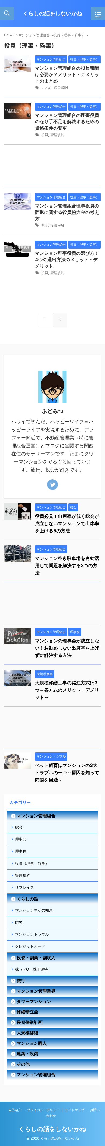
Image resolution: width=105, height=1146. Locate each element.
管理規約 (57, 135)
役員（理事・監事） (32, 863)
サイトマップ (74, 1110)
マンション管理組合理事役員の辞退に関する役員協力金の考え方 (67, 212)
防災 (19, 922)
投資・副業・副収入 (36, 957)
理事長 (20, 851)
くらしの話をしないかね (52, 13)
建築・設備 (27, 1053)
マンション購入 (32, 1043)
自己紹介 (14, 1110)
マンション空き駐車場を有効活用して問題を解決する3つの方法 (67, 565)
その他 (23, 1064)
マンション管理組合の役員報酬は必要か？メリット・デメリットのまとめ (67, 74)
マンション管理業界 (36, 991)
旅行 (21, 980)
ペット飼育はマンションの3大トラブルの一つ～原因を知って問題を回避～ (67, 772)
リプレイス (24, 887)
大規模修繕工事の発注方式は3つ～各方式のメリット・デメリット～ (67, 690)
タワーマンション (34, 1001)
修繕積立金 (27, 1011)
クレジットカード (30, 946)
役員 (44, 135)
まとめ (46, 87)
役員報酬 (61, 87)
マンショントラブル (32, 934)
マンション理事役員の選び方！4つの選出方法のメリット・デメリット (67, 259)
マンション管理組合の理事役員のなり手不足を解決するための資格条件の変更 (67, 122)
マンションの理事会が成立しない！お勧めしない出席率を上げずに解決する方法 (67, 648)
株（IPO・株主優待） (33, 969)
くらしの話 (27, 898)
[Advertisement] (52, 167)
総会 (19, 827)
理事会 (20, 839)
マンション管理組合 (36, 815)
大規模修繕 (27, 1032)
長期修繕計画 (30, 1022)
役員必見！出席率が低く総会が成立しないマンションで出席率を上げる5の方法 (67, 523)
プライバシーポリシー (43, 1110)
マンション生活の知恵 (34, 910)
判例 (44, 225)
